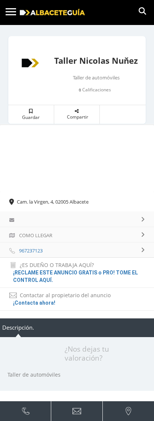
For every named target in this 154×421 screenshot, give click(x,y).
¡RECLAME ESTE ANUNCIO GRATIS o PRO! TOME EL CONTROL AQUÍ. (75, 276)
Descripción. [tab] (18, 327)
